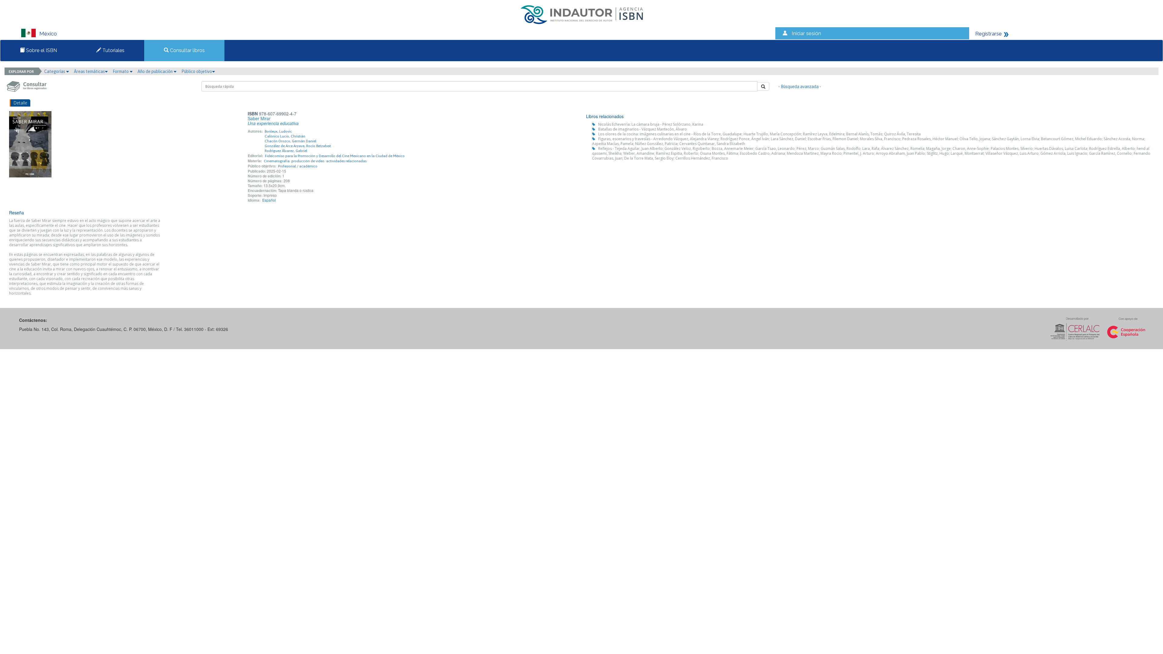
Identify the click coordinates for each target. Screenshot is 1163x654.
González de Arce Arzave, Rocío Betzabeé (298, 146)
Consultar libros (187, 50)
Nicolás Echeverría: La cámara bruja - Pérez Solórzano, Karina (650, 124)
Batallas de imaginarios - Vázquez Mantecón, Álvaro (642, 129)
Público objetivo (196, 71)
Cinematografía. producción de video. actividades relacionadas (315, 161)
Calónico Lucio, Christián (285, 136)
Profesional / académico (297, 166)
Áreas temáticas (89, 71)
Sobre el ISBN (41, 50)
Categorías (55, 71)
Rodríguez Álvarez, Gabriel (286, 151)
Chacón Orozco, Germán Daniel (290, 141)
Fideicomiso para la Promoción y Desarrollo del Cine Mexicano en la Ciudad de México (335, 156)
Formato (121, 71)
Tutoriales (112, 50)
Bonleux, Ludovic (278, 131)
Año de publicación (156, 71)
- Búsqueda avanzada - (799, 86)
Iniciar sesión (806, 33)
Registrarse (988, 34)
